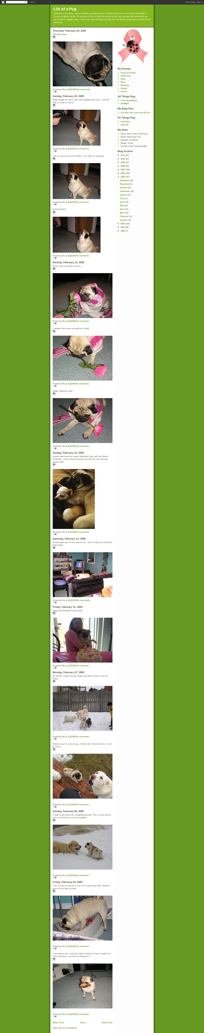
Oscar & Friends (128, 73)
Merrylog (125, 85)
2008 (123, 166)
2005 (123, 177)
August (123, 195)
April (122, 209)
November (125, 184)
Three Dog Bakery (129, 100)
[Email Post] (82, 91)
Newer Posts (58, 1022)
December (125, 180)
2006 (123, 173)
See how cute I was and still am (135, 113)
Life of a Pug (64, 9)
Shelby (124, 88)
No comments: (83, 89)
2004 (123, 224)
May (122, 205)
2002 (123, 231)
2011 (123, 155)
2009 (123, 162)
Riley (123, 79)
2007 (123, 170)
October (124, 187)
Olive (123, 82)
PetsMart (125, 103)
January (124, 220)
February (124, 216)
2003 (123, 227)
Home (83, 1022)
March (123, 213)
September (125, 191)
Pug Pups (125, 121)
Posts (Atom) (71, 1028)
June (122, 202)
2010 (123, 159)
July (122, 198)
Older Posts (107, 1022)
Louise (124, 91)
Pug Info (125, 125)
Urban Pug (126, 76)
